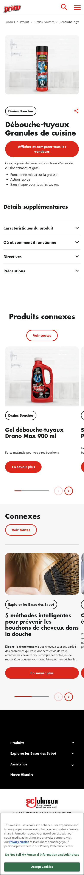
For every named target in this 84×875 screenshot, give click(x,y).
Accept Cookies (42, 867)
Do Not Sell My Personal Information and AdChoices (42, 855)
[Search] (64, 7)
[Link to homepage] (12, 7)
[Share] (76, 110)
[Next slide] (68, 491)
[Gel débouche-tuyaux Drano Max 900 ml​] (42, 376)
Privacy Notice (19, 842)
